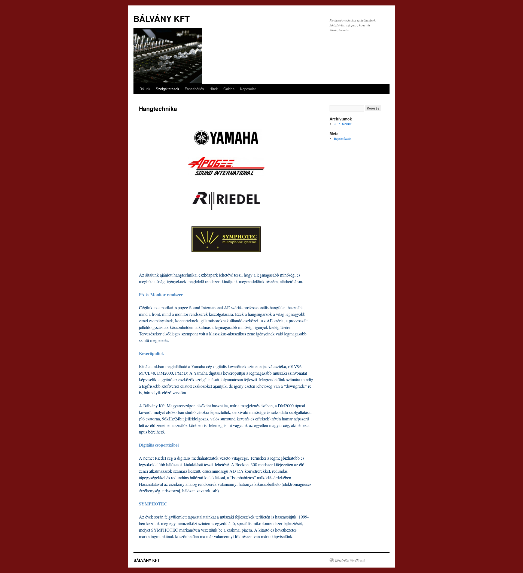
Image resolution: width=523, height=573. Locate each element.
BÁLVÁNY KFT (161, 18)
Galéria (229, 88)
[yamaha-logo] (226, 138)
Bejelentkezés (342, 138)
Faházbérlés (194, 88)
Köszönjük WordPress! (350, 560)
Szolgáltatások (167, 88)
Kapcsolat (248, 88)
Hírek (213, 88)
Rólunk (144, 88)
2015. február (342, 124)
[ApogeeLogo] (226, 166)
